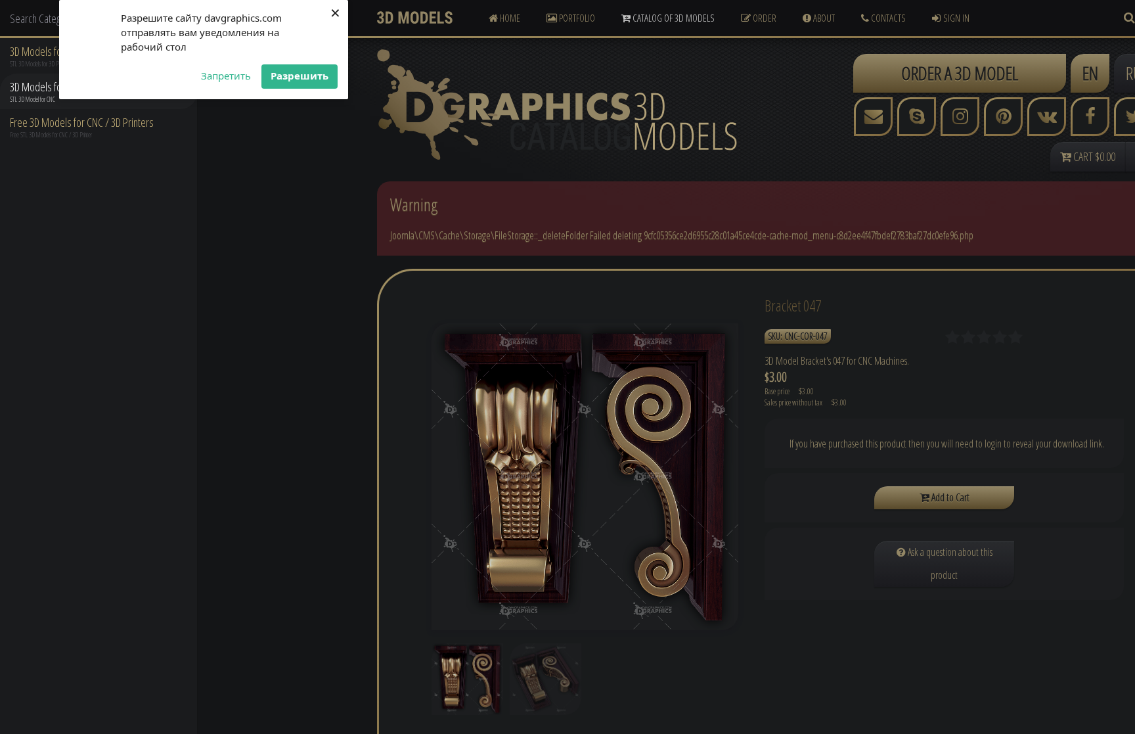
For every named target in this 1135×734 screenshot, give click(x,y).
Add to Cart (949, 497)
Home (509, 17)
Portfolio (576, 17)
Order (763, 17)
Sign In (956, 17)
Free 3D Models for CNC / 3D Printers (82, 122)
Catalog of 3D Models (673, 17)
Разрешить (299, 75)
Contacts (887, 17)
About (823, 17)
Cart (1093, 156)
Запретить (226, 75)
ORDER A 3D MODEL (959, 72)
